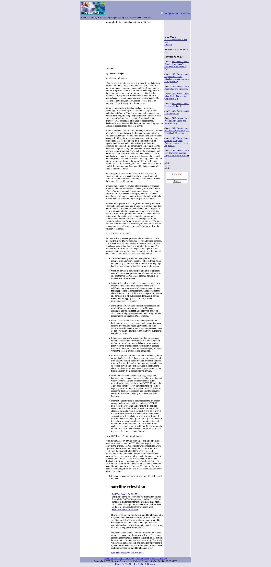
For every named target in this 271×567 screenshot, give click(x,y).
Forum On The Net (123, 564)
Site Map (168, 44)
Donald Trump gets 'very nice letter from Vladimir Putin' (175, 66)
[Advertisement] (129, 45)
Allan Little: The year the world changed (175, 97)
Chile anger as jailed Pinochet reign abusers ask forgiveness (176, 143)
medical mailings (159, 558)
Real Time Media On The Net (125, 494)
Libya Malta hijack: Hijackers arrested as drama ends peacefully (176, 79)
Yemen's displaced (172, 106)
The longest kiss (171, 113)
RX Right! (139, 564)
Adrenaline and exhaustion (176, 89)
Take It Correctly (143, 558)
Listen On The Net (112, 558)
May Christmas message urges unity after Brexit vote (176, 154)
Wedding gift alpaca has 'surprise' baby (175, 122)
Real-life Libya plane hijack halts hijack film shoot (176, 131)
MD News (150, 564)
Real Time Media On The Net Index (127, 552)
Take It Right (128, 558)
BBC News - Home (180, 61)
